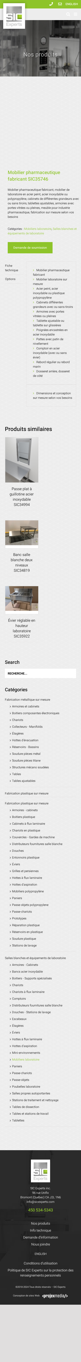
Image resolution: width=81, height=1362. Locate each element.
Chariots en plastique (26, 830)
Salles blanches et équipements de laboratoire (42, 231)
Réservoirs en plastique (27, 932)
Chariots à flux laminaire (28, 992)
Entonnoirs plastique (25, 857)
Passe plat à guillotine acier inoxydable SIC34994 (22, 496)
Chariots (17, 720)
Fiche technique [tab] (11, 268)
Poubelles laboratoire (26, 1086)
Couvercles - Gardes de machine (33, 837)
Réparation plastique (26, 925)
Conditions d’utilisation (40, 1263)
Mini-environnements (26, 1053)
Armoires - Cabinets (25, 965)
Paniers (17, 898)
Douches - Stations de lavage (31, 1012)
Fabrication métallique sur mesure (27, 699)
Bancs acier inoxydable (27, 971)
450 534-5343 (40, 1210)
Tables (16, 774)
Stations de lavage (24, 945)
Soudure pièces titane (26, 760)
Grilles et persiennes (25, 871)
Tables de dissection (25, 1107)
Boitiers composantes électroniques (35, 713)
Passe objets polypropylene (30, 905)
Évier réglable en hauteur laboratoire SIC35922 (21, 628)
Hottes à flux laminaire (27, 878)
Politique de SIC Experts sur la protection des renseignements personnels (40, 1273)
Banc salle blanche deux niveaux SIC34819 (22, 562)
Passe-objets (20, 1080)
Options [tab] (10, 279)
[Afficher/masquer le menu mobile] (76, 14)
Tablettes (18, 1120)
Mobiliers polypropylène (28, 891)
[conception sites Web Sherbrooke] (55, 1295)
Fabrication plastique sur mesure (26, 793)
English (72, 4)
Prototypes (19, 918)
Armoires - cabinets (25, 810)
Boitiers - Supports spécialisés (32, 978)
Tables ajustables (23, 781)
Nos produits (40, 1223)
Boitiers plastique (23, 817)
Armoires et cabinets (25, 706)
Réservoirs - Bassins (25, 747)
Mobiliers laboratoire (37, 229)
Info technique (40, 1230)
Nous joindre (40, 1244)
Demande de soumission (30, 247)
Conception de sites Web (26, 1295)
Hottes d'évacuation (25, 740)
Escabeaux (19, 1019)
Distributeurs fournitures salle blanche (37, 844)
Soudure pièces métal (26, 754)
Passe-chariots (22, 911)
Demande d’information (40, 1237)
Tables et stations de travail (30, 1113)
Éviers (16, 864)
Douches (18, 851)
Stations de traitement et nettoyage (35, 1100)
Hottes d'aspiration (24, 884)
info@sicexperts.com (40, 1202)
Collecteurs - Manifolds (27, 727)
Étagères (18, 733)
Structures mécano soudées (30, 767)
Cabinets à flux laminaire (28, 823)
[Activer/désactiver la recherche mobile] (68, 14)
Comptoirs (19, 998)
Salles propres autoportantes (31, 1093)
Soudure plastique (24, 939)
